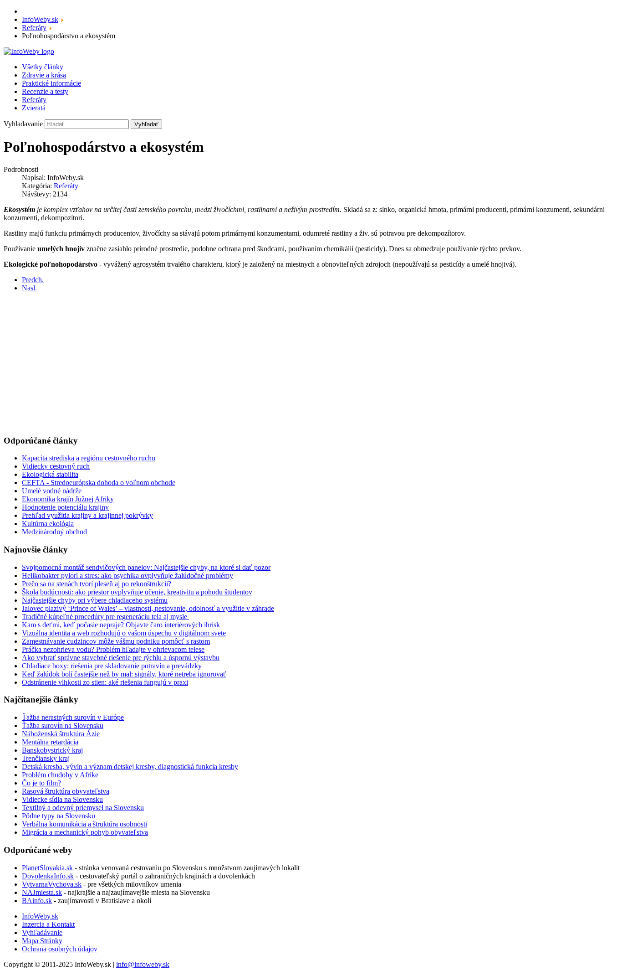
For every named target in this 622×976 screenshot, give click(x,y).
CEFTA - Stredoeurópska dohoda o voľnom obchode (98, 482)
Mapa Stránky (42, 941)
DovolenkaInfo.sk (48, 876)
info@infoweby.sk (142, 964)
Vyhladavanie (23, 124)
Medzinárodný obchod (54, 532)
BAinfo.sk (37, 900)
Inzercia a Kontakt (48, 924)
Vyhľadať (146, 124)
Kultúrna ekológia (48, 523)
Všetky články (42, 67)
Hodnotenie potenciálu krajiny (65, 507)
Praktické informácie (51, 83)
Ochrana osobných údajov (59, 949)
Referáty (34, 99)
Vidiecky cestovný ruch (56, 466)
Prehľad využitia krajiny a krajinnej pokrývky (87, 515)
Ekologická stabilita (50, 474)
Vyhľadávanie (42, 932)
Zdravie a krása (44, 75)
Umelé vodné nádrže (52, 491)
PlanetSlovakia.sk (47, 868)
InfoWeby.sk (40, 916)
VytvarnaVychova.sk (52, 884)
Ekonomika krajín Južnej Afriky (68, 499)
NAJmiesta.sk (42, 892)
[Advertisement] (277, 363)
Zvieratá (34, 108)
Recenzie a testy (45, 91)
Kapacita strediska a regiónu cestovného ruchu (88, 458)
